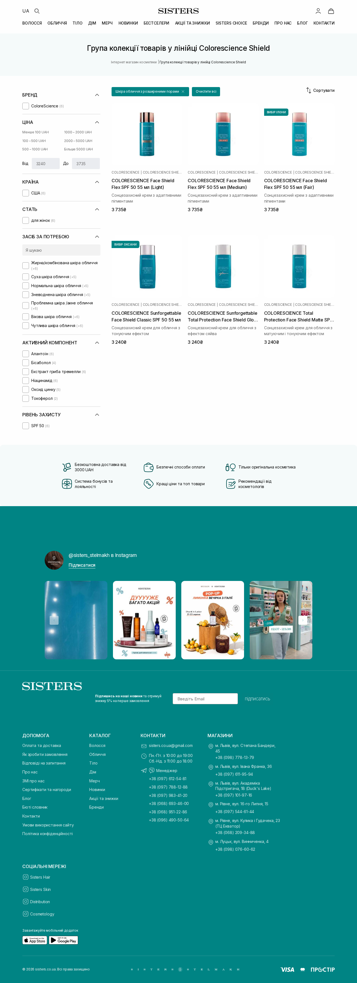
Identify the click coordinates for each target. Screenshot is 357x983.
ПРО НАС (282, 23)
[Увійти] (318, 11)
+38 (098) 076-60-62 (235, 849)
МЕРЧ (107, 23)
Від (25, 163)
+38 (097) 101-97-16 (233, 795)
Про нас (30, 772)
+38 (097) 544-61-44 (234, 811)
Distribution (40, 901)
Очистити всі (206, 91)
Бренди (96, 807)
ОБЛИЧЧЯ (57, 23)
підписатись (257, 698)
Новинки (97, 789)
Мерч (94, 780)
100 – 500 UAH (33, 141)
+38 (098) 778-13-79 (234, 757)
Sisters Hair (40, 877)
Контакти (31, 816)
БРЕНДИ (261, 23)
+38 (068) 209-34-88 (235, 832)
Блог (26, 798)
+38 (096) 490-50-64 (169, 820)
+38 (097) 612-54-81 (167, 778)
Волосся (97, 745)
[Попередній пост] (54, 620)
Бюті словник (34, 807)
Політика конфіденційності (47, 833)
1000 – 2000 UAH (78, 132)
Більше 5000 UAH (78, 149)
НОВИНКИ (128, 23)
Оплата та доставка (41, 745)
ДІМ (92, 23)
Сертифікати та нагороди (46, 789)
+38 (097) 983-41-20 (168, 795)
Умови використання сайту (48, 825)
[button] (150, 91)
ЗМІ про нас (33, 780)
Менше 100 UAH (35, 132)
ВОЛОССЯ (32, 23)
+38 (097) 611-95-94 (234, 774)
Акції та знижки (103, 798)
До (66, 163)
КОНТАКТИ (324, 23)
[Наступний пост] (302, 620)
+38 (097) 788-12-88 (168, 787)
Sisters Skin (40, 889)
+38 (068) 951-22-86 (168, 811)
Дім (92, 772)
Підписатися (82, 565)
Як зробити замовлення (44, 754)
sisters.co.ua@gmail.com (171, 745)
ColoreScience (125, 172)
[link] (331, 11)
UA (25, 11)
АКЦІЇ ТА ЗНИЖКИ (192, 23)
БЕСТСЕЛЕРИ (157, 23)
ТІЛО (77, 23)
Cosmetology (42, 914)
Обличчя (97, 754)
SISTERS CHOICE (231, 23)
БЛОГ (302, 23)
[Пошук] (36, 11)
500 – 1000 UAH (35, 149)
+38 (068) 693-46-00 (169, 803)
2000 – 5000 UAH (78, 141)
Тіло (93, 763)
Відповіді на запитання (44, 763)
